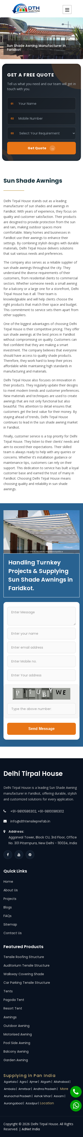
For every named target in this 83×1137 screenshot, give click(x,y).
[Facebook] (7, 854)
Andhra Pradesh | (45, 1089)
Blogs (7, 907)
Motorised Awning (17, 1034)
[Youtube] (19, 854)
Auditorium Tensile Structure (26, 965)
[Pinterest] (30, 854)
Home (8, 881)
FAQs (7, 916)
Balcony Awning (16, 1051)
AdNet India (31, 1129)
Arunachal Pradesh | (18, 1096)
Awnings (10, 1017)
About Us (10, 890)
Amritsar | (25, 1089)
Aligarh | (47, 1082)
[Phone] (73, 1089)
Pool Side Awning (16, 1043)
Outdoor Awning (16, 1025)
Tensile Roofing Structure (23, 957)
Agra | (24, 1082)
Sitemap (10, 924)
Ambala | (11, 1089)
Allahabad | (62, 1082)
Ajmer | (35, 1082)
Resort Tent (12, 1008)
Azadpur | (33, 1103)
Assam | (60, 1096)
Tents (8, 991)
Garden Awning (15, 1060)
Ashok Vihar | (43, 1096)
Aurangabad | (14, 1103)
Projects (9, 898)
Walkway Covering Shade (23, 974)
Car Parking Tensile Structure (26, 982)
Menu (67, 9)
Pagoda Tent (13, 999)
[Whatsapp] (73, 1103)
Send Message (41, 729)
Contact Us (12, 933)
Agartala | (11, 1082)
